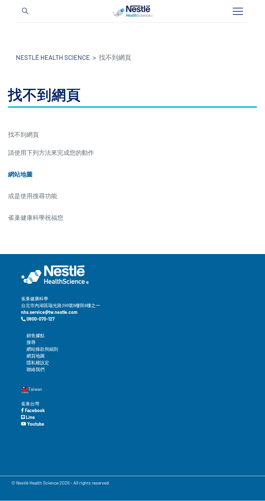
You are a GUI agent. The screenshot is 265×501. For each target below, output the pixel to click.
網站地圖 (20, 174)
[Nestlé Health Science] (132, 10)
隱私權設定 (37, 362)
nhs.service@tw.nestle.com (49, 312)
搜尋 (31, 342)
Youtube (35, 424)
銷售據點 (35, 335)
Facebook (34, 410)
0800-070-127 (40, 319)
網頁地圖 (35, 355)
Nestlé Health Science (53, 57)
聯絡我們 (35, 369)
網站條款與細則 (42, 349)
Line (30, 417)
